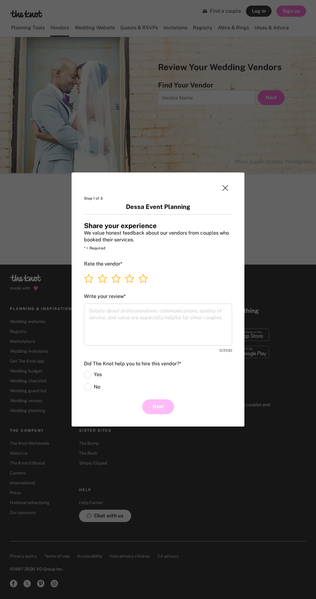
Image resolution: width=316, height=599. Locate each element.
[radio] (87, 374)
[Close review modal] (225, 188)
